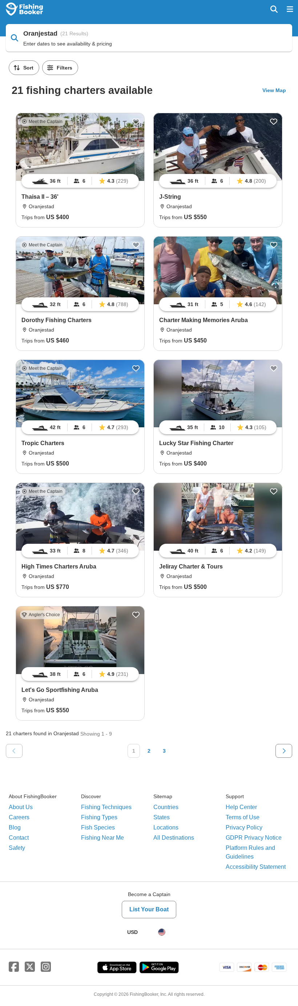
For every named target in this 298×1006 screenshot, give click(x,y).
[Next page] (283, 751)
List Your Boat (149, 909)
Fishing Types (99, 817)
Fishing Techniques (106, 807)
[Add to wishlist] (136, 121)
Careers (19, 817)
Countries (165, 807)
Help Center (241, 807)
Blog (15, 827)
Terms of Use (242, 817)
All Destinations (173, 838)
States (161, 817)
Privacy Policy (244, 827)
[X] (30, 967)
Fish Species (98, 827)
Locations (165, 827)
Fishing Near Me (102, 838)
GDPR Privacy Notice (254, 838)
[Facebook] (14, 967)
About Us (21, 807)
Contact (19, 838)
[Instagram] (46, 967)
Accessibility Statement (256, 867)
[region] (80, 181)
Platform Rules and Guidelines (250, 852)
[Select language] (162, 932)
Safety (17, 848)
